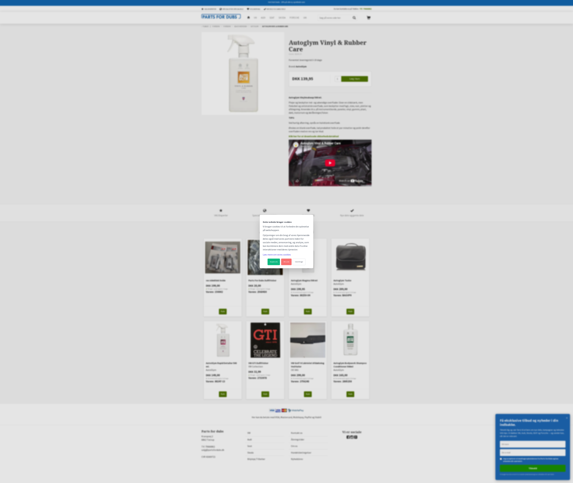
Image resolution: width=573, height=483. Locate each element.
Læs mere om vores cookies (277, 254)
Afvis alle (286, 262)
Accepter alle (274, 262)
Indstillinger (299, 262)
